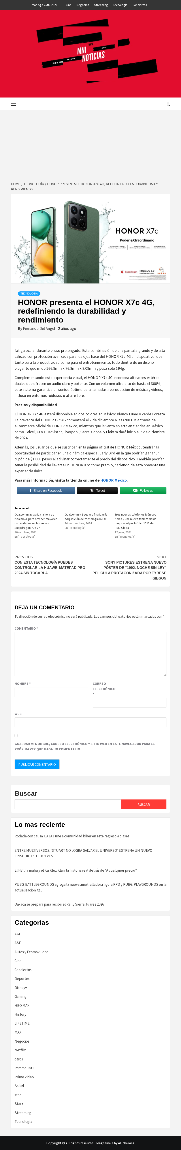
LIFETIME (22, 1023)
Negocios (83, 5)
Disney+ (21, 987)
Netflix (20, 1050)
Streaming (101, 5)
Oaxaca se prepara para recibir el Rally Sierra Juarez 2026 (59, 904)
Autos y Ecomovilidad (32, 951)
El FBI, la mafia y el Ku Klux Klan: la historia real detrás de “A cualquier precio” (76, 870)
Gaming (20, 996)
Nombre (23, 683)
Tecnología (120, 5)
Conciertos (139, 5)
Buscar (26, 793)
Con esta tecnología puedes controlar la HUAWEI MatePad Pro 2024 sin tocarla (50, 565)
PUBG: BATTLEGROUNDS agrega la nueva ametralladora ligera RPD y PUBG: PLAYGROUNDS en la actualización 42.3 (90, 887)
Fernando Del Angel (39, 328)
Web (18, 713)
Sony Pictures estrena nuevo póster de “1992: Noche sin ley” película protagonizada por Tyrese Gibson (129, 567)
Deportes (22, 978)
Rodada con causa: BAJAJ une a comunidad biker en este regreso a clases (72, 836)
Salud (19, 1085)
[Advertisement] (90, 143)
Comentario (26, 628)
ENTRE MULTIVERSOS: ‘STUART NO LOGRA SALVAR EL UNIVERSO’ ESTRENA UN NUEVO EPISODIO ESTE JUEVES (83, 853)
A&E (18, 934)
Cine (69, 5)
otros (19, 1059)
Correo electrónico (104, 688)
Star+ (19, 1103)
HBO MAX (22, 1005)
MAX (18, 1032)
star (18, 1094)
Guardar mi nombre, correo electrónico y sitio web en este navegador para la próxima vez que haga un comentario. (85, 746)
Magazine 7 (104, 1143)
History (20, 1014)
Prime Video (24, 1077)
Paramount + (25, 1068)
